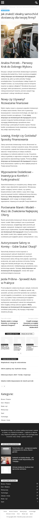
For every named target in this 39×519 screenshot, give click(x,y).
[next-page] (21, 353)
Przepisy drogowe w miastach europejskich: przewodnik (32, 348)
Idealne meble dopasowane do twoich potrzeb (17, 381)
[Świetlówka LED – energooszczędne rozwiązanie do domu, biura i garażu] (6, 451)
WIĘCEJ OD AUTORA (26, 334)
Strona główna (4, 7)
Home (5, 511)
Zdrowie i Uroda (5, 420)
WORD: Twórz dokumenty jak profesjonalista (5, 348)
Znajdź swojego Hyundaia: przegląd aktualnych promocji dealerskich (30, 324)
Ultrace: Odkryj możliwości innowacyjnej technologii (18, 348)
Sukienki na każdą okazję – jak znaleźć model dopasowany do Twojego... (23, 459)
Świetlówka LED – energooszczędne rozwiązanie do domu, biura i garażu (24, 450)
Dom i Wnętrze (5, 403)
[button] (36, 2)
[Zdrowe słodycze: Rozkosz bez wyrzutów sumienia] (6, 470)
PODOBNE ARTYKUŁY (12, 334)
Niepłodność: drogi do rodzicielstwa (13, 362)
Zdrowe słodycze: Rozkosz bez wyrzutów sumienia (23, 468)
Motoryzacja (12, 7)
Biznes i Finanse (6, 399)
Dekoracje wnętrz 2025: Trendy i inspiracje (15, 375)
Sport (2, 413)
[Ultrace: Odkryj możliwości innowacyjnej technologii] (19, 341)
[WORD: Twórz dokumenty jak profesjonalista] (7, 341)
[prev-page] (18, 353)
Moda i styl (4, 406)
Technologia (4, 416)
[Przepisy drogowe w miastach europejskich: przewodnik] (32, 341)
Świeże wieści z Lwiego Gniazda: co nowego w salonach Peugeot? (9, 323)
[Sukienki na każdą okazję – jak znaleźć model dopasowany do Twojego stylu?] (6, 460)
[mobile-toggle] (2, 2)
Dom (18, 514)
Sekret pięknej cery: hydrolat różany (13, 369)
